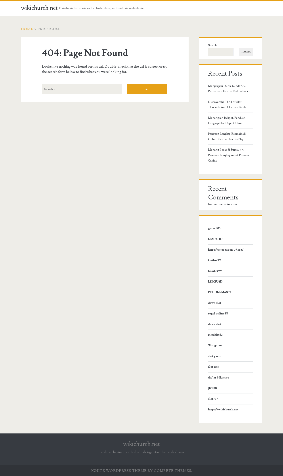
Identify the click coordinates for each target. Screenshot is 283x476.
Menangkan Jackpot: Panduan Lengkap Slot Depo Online (226, 120)
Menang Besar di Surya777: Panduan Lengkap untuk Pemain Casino (228, 155)
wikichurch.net (39, 8)
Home (27, 29)
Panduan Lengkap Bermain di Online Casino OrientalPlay (227, 136)
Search (212, 45)
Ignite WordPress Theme (119, 470)
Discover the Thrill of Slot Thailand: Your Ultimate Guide (227, 104)
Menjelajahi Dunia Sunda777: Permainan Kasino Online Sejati (229, 88)
